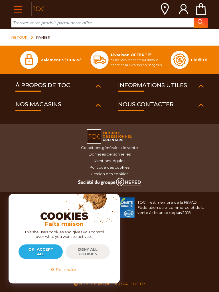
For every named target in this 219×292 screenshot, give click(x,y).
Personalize (66, 269)
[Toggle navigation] (18, 9)
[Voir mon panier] (201, 9)
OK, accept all (40, 251)
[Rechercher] (201, 23)
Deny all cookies (88, 251)
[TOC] (38, 9)
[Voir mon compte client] (184, 9)
